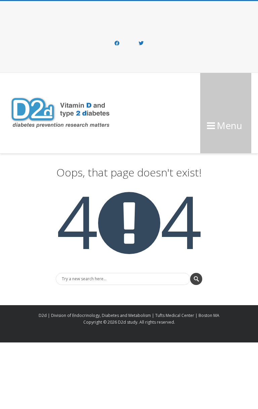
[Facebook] (117, 43)
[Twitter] (141, 43)
